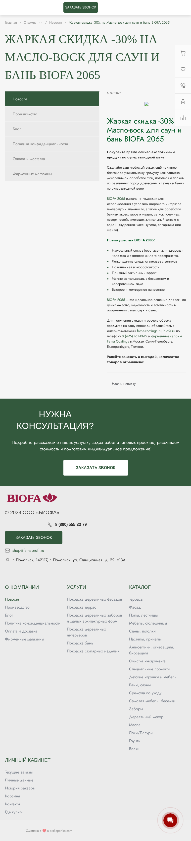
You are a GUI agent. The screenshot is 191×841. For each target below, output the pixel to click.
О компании (22, 587)
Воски (134, 749)
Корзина (12, 796)
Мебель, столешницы (148, 623)
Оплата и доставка (21, 631)
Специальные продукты (149, 669)
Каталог (140, 587)
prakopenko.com (61, 830)
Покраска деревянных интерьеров (86, 632)
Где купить (14, 812)
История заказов (20, 788)
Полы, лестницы (143, 615)
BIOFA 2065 (116, 198)
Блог (9, 615)
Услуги (76, 587)
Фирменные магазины (24, 639)
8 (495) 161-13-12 (134, 336)
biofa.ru (169, 330)
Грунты (134, 741)
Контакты (12, 804)
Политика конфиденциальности (32, 623)
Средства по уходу (145, 693)
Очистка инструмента (147, 661)
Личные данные (19, 780)
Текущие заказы (19, 772)
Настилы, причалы (145, 639)
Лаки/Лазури (141, 733)
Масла (135, 725)
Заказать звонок (95, 468)
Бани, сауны (140, 685)
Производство (17, 607)
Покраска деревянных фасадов (94, 599)
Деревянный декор (146, 717)
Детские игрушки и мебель (153, 677)
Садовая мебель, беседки (152, 701)
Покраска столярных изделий (93, 651)
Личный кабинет (27, 760)
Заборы (136, 709)
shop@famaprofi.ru (28, 550)
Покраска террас (81, 607)
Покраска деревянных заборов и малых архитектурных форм (94, 618)
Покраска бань (80, 643)
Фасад (135, 607)
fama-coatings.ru (149, 330)
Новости (12, 599)
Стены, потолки (142, 631)
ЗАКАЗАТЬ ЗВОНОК (80, 7)
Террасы (136, 599)
